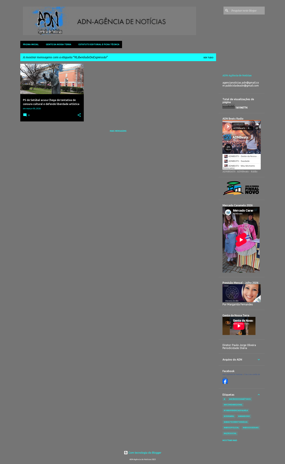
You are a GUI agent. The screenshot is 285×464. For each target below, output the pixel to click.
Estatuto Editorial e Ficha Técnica (99, 44)
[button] (79, 115)
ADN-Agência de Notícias (237, 75)
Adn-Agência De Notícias (232, 374)
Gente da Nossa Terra (58, 44)
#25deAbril (229, 416)
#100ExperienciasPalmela (236, 410)
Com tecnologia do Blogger (144, 452)
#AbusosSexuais (251, 428)
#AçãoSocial (230, 433)
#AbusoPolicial (231, 428)
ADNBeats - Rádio (247, 171)
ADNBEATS (229, 171)
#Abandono (244, 416)
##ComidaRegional (233, 405)
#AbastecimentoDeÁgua (235, 422)
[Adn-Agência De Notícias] (225, 383)
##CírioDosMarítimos (240, 399)
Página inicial (31, 44)
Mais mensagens (118, 131)
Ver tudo (208, 58)
